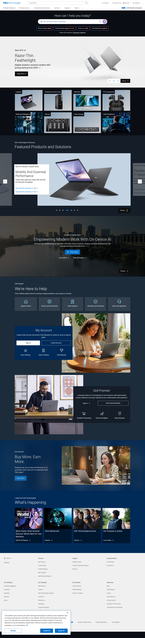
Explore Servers (20, 189)
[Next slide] (118, 81)
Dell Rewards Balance (44, 576)
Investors (41, 596)
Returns (74, 569)
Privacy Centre (111, 600)
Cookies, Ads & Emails (84, 622)
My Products (42, 572)
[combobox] (58, 3)
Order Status (42, 565)
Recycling (41, 604)
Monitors (77, 92)
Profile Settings (43, 569)
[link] (117, 3)
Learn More (63, 258)
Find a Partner (76, 586)
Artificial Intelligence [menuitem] (9, 8)
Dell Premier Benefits (113, 403)
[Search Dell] (86, 2)
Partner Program (77, 593)
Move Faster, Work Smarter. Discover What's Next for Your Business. (29, 534)
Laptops (19, 92)
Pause (124, 81)
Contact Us (110, 565)
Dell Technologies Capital (45, 593)
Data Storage (78, 114)
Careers (40, 589)
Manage (13, 630)
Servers (47, 114)
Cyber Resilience (109, 114)
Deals (5, 600)
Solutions (7, 593)
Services (6, 596)
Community (110, 562)
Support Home (76, 562)
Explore (47, 540)
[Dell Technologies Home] (12, 3)
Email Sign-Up (111, 596)
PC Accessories (108, 92)
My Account (42, 562)
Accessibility (115, 622)
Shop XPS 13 (21, 74)
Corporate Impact (43, 607)
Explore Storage (20, 193)
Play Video (74, 252)
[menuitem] (24, 8)
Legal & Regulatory (101, 622)
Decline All (47, 630)
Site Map (6, 562)
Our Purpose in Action (112, 531)
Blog (108, 586)
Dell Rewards (111, 589)
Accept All (61, 630)
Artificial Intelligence (23, 114)
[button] (106, 3)
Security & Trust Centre (114, 604)
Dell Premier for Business (134, 8)
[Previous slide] (110, 81)
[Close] (67, 613)
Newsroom (41, 600)
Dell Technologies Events (85, 531)
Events (109, 593)
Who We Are (42, 586)
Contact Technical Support (80, 565)
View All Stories (78, 258)
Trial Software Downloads (115, 607)
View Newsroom (52, 531)
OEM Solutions (76, 589)
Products (7, 589)
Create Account (56, 343)
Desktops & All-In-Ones (53, 92)
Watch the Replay (22, 540)
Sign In (28, 343)
